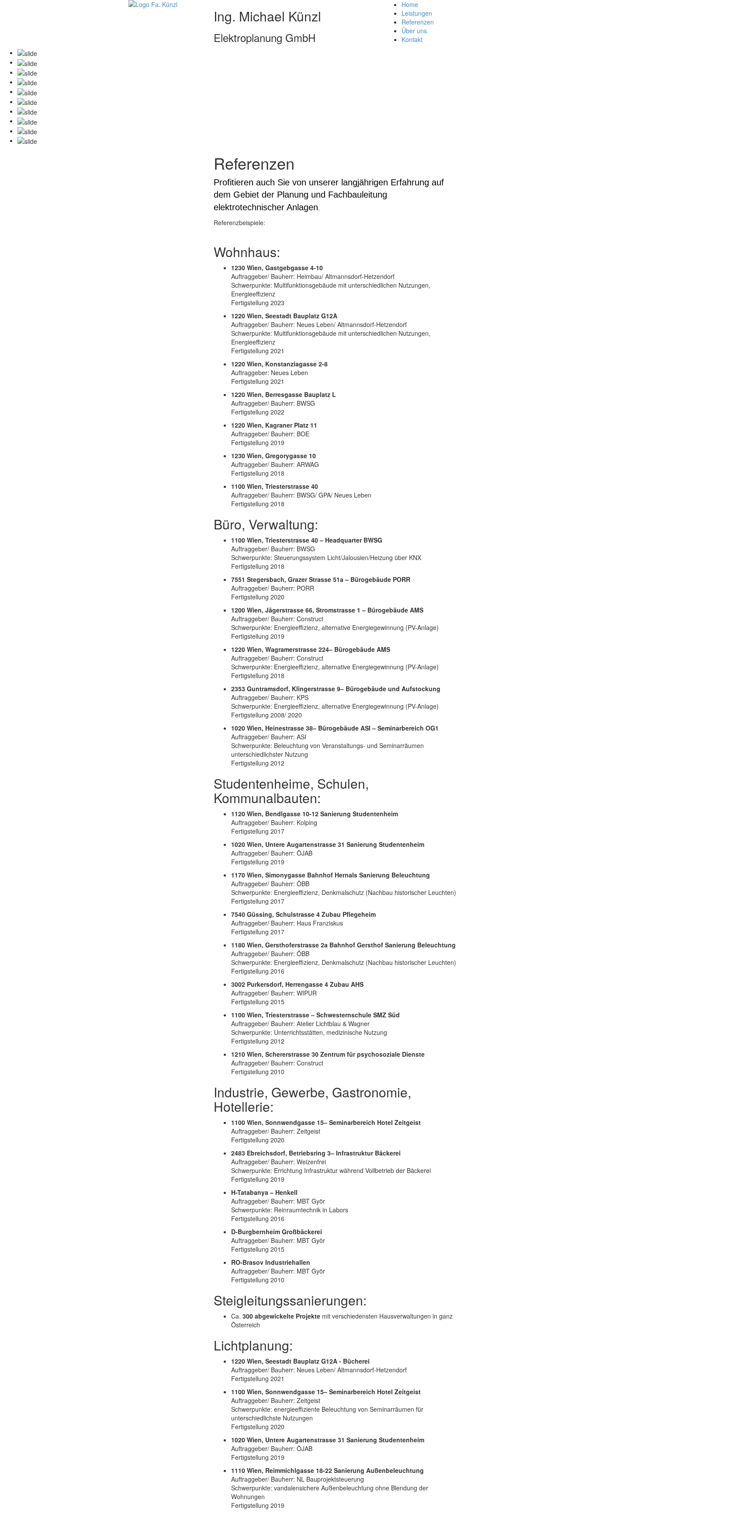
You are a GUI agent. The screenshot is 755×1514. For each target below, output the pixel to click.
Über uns (414, 30)
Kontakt (412, 39)
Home (410, 4)
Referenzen (418, 21)
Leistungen (417, 13)
